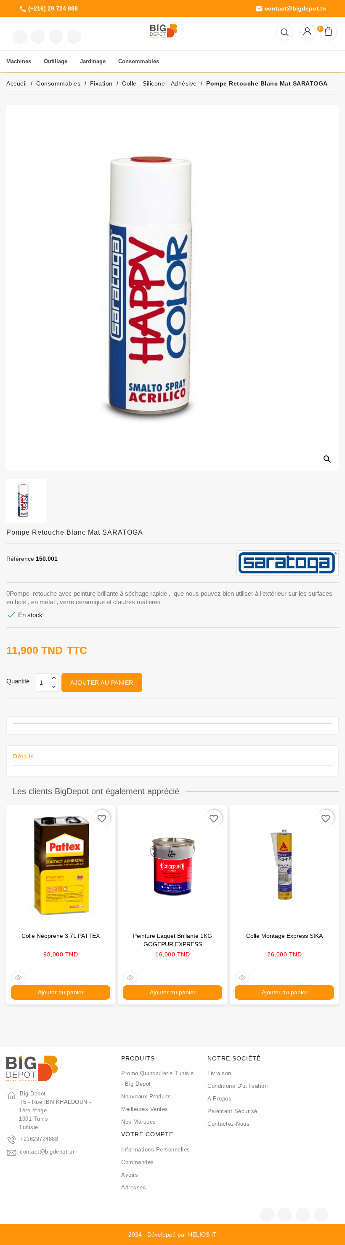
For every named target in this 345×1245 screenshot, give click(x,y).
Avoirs (129, 1175)
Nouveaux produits (146, 1096)
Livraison (219, 1073)
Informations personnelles (155, 1149)
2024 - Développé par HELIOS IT (172, 1234)
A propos (219, 1098)
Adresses (133, 1187)
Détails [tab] (23, 756)
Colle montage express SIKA (284, 935)
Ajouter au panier (101, 682)
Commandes (137, 1162)
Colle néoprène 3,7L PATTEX (60, 935)
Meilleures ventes (144, 1109)
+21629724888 (39, 1139)
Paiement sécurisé (232, 1111)
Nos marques (138, 1122)
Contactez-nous (228, 1124)
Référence (20, 558)
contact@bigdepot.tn (290, 9)
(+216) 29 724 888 (48, 9)
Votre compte (147, 1134)
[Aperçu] (18, 978)
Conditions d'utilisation (237, 1086)
